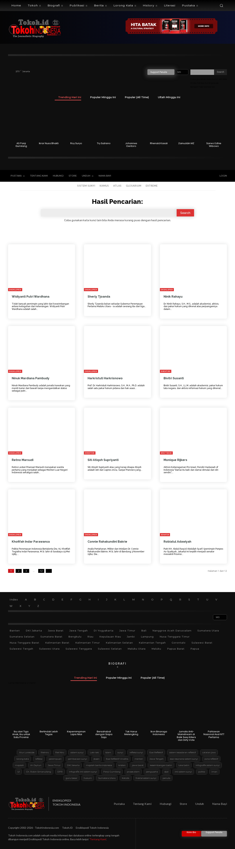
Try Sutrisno (104, 143)
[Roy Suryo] (76, 122)
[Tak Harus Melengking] (131, 710)
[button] (221, 5)
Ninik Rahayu (173, 296)
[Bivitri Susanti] (193, 349)
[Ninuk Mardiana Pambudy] (41, 349)
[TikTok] (183, 176)
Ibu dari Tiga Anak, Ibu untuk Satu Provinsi (21, 734)
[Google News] (206, 176)
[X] (191, 176)
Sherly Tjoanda (99, 296)
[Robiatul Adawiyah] (193, 512)
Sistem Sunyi (86, 185)
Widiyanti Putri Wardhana (30, 296)
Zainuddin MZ (186, 143)
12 (41, 570)
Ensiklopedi (15, 290)
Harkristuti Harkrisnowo (105, 378)
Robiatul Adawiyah (177, 541)
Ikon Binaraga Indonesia (159, 733)
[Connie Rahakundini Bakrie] (117, 512)
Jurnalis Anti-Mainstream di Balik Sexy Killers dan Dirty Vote (186, 736)
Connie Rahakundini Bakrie (107, 541)
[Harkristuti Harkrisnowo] (117, 349)
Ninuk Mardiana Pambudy (30, 378)
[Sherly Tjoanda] (117, 267)
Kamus (104, 185)
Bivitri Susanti (174, 378)
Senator (165, 535)
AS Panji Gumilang (21, 145)
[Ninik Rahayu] (193, 267)
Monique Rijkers (175, 460)
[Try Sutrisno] (104, 122)
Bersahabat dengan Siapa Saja (103, 734)
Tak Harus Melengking (131, 733)
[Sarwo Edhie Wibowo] (214, 122)
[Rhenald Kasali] (159, 122)
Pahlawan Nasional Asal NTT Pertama (213, 734)
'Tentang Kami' (97, 839)
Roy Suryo (76, 143)
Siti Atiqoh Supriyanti (103, 460)
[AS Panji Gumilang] (21, 122)
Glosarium (133, 185)
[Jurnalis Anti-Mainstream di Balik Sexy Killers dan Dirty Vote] (186, 710)
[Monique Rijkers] (193, 431)
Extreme (152, 185)
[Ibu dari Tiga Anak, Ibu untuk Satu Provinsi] (21, 710)
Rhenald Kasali (159, 143)
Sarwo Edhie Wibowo (213, 145)
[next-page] (49, 571)
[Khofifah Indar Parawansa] (41, 512)
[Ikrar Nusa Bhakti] (49, 122)
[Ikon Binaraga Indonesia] (159, 710)
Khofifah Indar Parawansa (31, 541)
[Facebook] (176, 176)
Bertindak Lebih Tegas (49, 733)
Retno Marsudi (22, 460)
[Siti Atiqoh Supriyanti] (117, 431)
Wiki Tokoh (166, 453)
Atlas (117, 185)
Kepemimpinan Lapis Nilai (76, 733)
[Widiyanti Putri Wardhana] (41, 267)
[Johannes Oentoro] (131, 122)
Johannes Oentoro (131, 145)
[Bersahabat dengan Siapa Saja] (104, 710)
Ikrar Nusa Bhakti (49, 143)
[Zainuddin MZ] (186, 122)
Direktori (166, 371)
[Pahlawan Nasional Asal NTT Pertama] (214, 710)
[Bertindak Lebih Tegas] (49, 710)
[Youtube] (199, 176)
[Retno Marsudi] (41, 431)
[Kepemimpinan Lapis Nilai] (76, 710)
